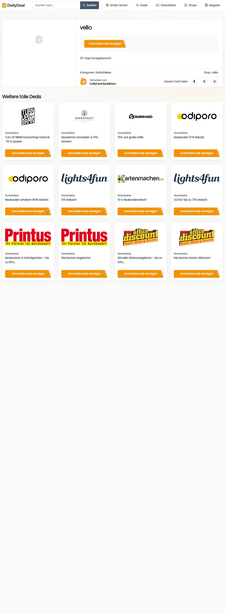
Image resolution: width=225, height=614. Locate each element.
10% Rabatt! (69, 200)
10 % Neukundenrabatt (132, 200)
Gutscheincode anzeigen (105, 43)
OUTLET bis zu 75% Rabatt (190, 200)
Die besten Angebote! (76, 258)
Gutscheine (103, 72)
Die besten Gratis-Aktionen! (192, 258)
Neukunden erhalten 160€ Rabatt (27, 200)
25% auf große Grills (130, 137)
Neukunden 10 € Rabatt (189, 137)
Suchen (91, 5)
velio (215, 72)
